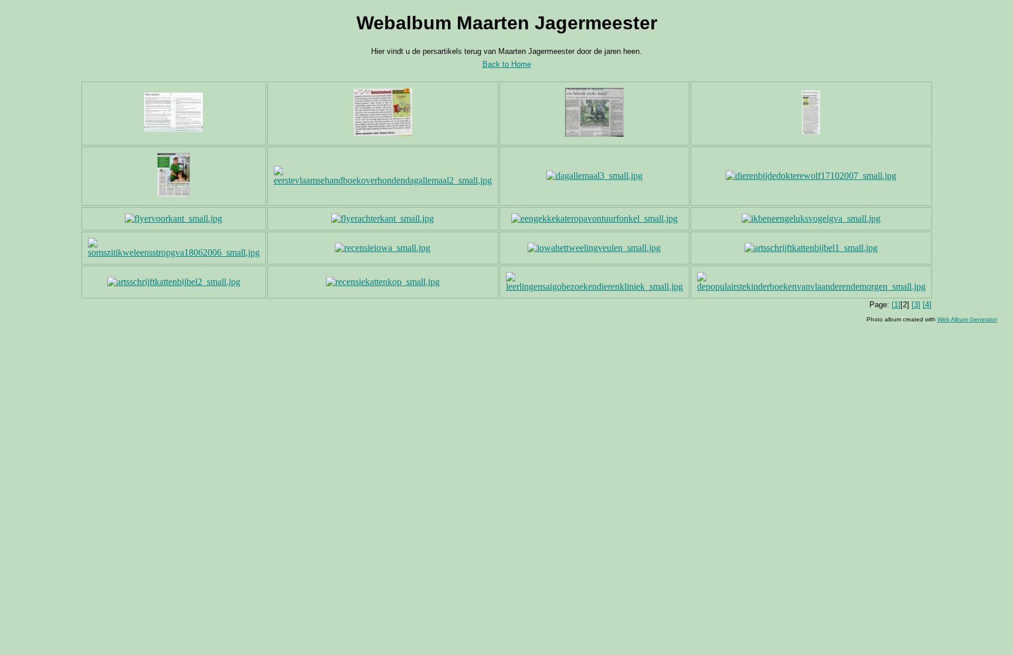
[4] (927, 304)
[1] (896, 304)
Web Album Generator (967, 319)
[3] (916, 304)
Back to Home (506, 64)
